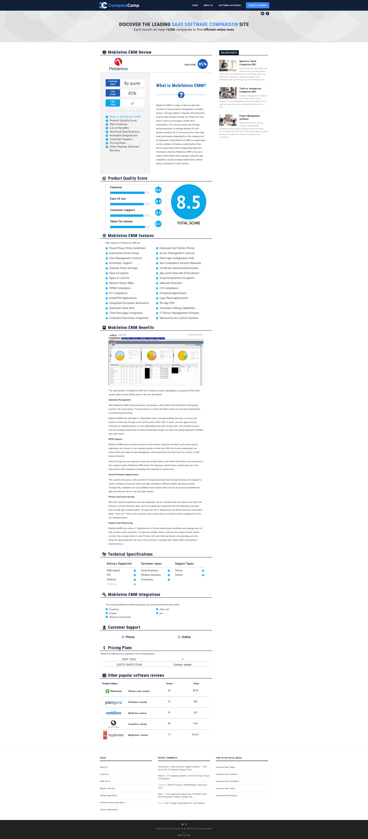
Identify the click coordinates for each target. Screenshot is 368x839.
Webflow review (137, 713)
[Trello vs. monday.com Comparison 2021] (227, 93)
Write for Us (105, 781)
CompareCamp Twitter (225, 767)
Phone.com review (139, 691)
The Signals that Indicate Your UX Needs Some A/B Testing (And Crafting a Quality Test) (182, 795)
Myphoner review (138, 735)
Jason (160, 794)
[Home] (119, 5)
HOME (195, 5)
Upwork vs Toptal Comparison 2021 (247, 63)
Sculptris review (137, 724)
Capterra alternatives (109, 809)
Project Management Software (249, 117)
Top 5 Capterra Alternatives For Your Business (185, 803)
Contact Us (104, 774)
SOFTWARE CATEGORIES (230, 5)
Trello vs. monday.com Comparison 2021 (250, 90)
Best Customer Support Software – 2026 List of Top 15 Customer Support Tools (182, 768)
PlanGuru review (137, 702)
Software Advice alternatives (112, 802)
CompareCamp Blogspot (226, 795)
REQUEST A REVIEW (257, 5)
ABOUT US (208, 5)
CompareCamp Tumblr (225, 788)
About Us (104, 767)
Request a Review (107, 788)
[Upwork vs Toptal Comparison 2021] (227, 65)
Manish (161, 775)
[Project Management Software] (227, 120)
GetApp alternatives (108, 795)
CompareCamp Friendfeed (227, 781)
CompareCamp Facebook (227, 774)
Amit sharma (163, 766)
